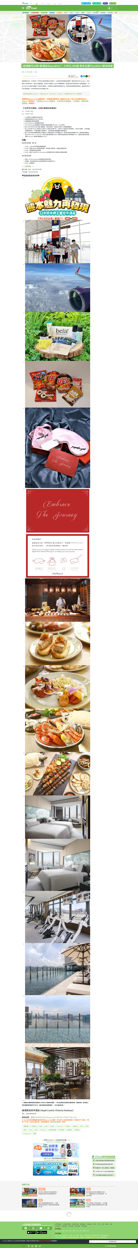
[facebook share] (81, 76)
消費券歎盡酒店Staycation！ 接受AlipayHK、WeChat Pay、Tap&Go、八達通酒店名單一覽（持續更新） (53, 94)
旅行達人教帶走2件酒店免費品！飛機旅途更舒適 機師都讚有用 (48, 1193)
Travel (36, 3)
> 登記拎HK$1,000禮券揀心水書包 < (56, 1142)
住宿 (36, 72)
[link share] (89, 76)
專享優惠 (84, 1226)
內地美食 (59, 13)
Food (42, 3)
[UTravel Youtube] (41, 1228)
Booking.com (49, 1117)
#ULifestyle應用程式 (101, 1237)
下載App (113, 3)
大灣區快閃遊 (35, 13)
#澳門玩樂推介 (104, 1235)
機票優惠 (52, 13)
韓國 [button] (82, 13)
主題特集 (102, 13)
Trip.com (73, 1117)
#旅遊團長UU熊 (89, 1237)
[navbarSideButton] (23, 7)
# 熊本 (81, 1126)
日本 (98, 1224)
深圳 (94, 1224)
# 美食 (86, 1126)
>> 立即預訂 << (28, 166)
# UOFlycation (27, 1133)
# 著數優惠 (26, 1126)
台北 (60, 1231)
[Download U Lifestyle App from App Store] (31, 1232)
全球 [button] (88, 13)
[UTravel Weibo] (48, 1228)
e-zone (60, 3)
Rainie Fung (27, 76)
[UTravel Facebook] (25, 1228)
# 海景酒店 (77, 1130)
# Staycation (59, 1126)
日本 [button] (71, 13)
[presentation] (116, 12)
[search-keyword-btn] (114, 8)
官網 (32, 1117)
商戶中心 (105, 3)
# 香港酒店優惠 (52, 1130)
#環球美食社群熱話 (73, 1237)
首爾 (74, 1231)
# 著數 (34, 1133)
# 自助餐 (67, 1126)
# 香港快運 (61, 1130)
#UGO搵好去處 (95, 1235)
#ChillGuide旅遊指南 (61, 1237)
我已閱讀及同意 (112, 1241)
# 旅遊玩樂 (33, 1126)
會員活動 (77, 1226)
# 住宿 (35, 1130)
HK (31, 3)
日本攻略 (95, 13)
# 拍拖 (40, 1126)
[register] (109, 8)
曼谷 (70, 1231)
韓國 (107, 1224)
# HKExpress (42, 1130)
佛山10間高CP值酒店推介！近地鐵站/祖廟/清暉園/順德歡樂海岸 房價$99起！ (96, 1204)
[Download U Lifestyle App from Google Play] (41, 1232)
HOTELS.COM (62, 1117)
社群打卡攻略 (98, 3)
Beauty (48, 3)
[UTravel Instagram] (33, 1228)
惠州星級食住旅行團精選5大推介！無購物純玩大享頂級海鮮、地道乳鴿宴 (96, 1193)
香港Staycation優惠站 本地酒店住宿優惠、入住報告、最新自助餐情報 (55, 102)
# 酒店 (24, 1130)
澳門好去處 (62, 1235)
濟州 (88, 1231)
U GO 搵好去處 (87, 3)
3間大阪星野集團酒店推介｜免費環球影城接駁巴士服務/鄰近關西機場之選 (48, 1204)
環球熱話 (42, 1189)
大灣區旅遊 (87, 1235)
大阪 (56, 1231)
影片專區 (110, 13)
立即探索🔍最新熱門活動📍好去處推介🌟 (56, 1160)
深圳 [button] (65, 13)
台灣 (103, 1224)
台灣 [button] (77, 13)
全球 (111, 1224)
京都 (81, 1231)
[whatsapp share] (84, 76)
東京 (67, 1231)
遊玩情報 (29, 72)
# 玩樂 (45, 1126)
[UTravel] (31, 8)
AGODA (39, 1117)
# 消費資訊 (74, 1126)
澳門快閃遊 (25, 13)
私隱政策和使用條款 (45, 1241)
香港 (63, 1231)
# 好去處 (52, 1126)
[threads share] (86, 76)
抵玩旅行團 (44, 13)
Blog (54, 3)
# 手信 (30, 1130)
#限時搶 (82, 1237)
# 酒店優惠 (69, 1130)
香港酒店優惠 (55, 1122)
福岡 (84, 1231)
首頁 (23, 72)
